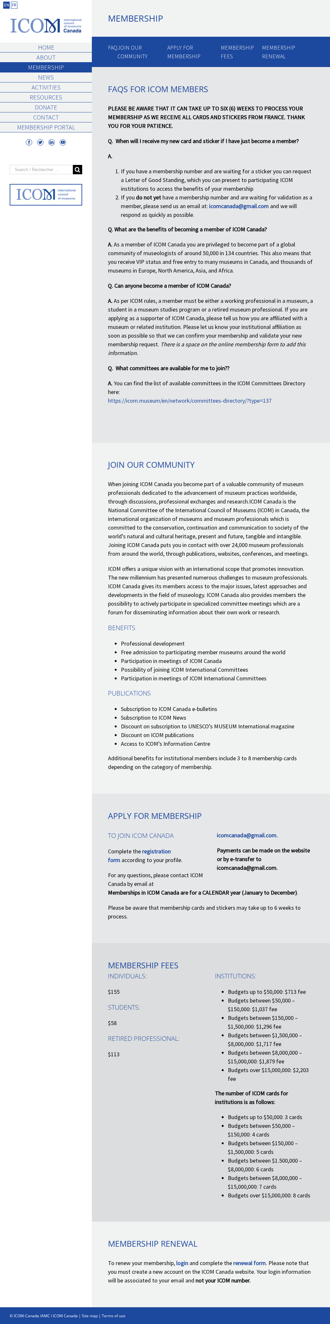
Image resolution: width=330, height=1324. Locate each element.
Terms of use (113, 1316)
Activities (46, 87)
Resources (46, 97)
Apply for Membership (183, 52)
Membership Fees (237, 52)
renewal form (249, 1263)
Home (46, 47)
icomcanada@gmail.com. (247, 835)
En (6, 5)
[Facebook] (29, 142)
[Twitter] (40, 142)
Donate (46, 107)
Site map (90, 1316)
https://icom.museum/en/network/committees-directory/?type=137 (190, 400)
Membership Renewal (278, 52)
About (46, 57)
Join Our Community (132, 52)
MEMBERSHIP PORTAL (46, 127)
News (46, 77)
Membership (46, 67)
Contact (46, 117)
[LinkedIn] (51, 142)
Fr (14, 5)
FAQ (112, 47)
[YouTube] (63, 142)
